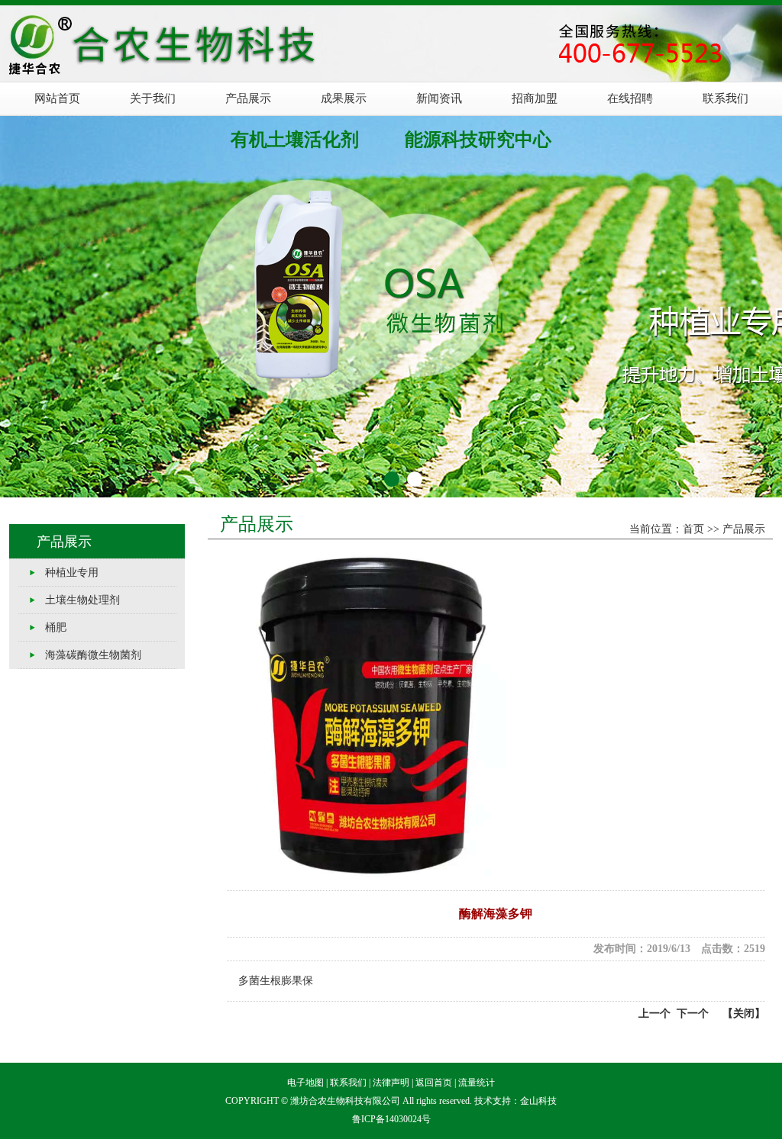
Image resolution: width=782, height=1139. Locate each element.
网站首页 (57, 98)
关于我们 (153, 98)
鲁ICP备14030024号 (391, 1119)
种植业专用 (72, 572)
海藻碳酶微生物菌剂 (93, 655)
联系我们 (725, 98)
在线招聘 (630, 98)
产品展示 (248, 98)
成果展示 (344, 98)
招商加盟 (534, 98)
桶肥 (55, 627)
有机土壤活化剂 (295, 140)
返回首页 (433, 1082)
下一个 (690, 1013)
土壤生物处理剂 (82, 600)
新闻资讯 (439, 98)
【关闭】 (743, 1013)
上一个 (654, 1013)
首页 (693, 529)
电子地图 (305, 1082)
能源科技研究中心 (478, 140)
